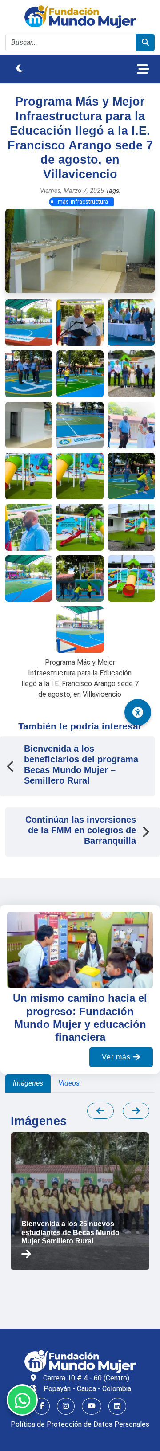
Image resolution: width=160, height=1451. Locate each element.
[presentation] (100, 1111)
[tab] (28, 1083)
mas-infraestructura (83, 201)
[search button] (145, 42)
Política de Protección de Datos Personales (80, 1424)
